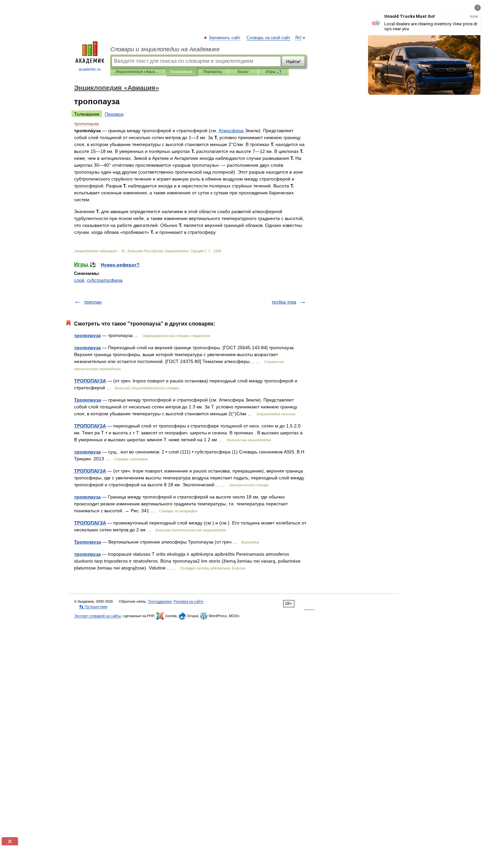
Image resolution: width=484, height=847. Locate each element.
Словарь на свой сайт (268, 38)
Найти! (293, 61)
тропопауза (87, 335)
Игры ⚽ (274, 71)
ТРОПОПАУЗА (90, 380)
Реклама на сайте (188, 601)
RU (298, 38)
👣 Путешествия (93, 607)
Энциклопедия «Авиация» (137, 71)
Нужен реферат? (120, 264)
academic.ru (90, 69)
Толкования (181, 71)
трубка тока (284, 301)
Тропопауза (87, 399)
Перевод (114, 114)
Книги (243, 71)
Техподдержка (160, 601)
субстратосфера (104, 280)
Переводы (212, 71)
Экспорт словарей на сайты (97, 616)
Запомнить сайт (224, 38)
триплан (93, 301)
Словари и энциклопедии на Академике (165, 49)
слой (79, 280)
